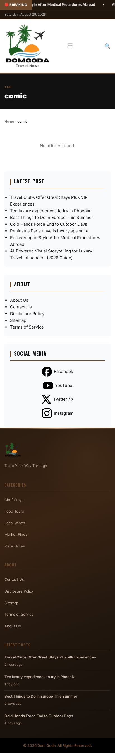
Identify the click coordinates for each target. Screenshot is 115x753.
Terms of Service (27, 327)
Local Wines (14, 523)
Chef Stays (13, 499)
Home (9, 121)
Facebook (63, 371)
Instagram (63, 413)
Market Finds (15, 534)
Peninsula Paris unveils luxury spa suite (49, 230)
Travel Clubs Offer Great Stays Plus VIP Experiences (50, 657)
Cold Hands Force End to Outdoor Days (48, 224)
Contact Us (21, 307)
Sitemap (18, 320)
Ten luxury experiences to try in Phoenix (50, 210)
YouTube (63, 385)
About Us (19, 300)
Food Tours (14, 511)
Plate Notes (14, 546)
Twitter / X (63, 399)
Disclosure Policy (27, 313)
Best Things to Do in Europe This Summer (51, 217)
